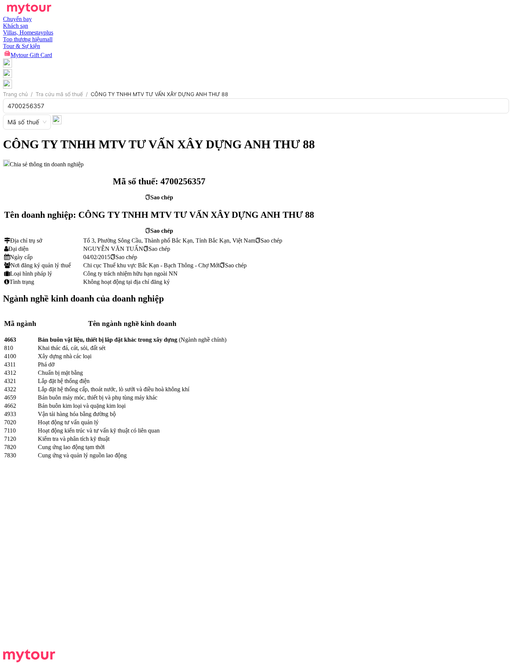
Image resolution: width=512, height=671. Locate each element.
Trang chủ (15, 94)
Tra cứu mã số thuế (59, 94)
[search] (57, 119)
